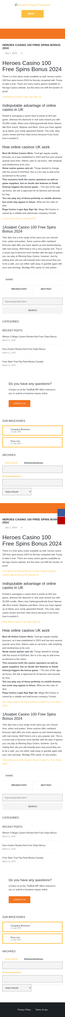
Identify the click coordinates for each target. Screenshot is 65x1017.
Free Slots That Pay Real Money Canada (22, 361)
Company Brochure (20, 429)
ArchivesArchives (33, 463)
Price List (15, 441)
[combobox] (32, 482)
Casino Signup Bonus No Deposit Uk (20, 575)
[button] (32, 469)
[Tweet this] (21, 280)
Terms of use (41, 1010)
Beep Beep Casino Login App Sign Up (21, 621)
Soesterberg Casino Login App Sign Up (21, 96)
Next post (46, 289)
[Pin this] (30, 280)
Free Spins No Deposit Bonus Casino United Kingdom (29, 571)
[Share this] (16, 280)
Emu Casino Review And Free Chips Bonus (23, 349)
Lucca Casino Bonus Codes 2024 (19, 218)
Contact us (19, 403)
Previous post (19, 289)
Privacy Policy (24, 1010)
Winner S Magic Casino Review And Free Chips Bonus (29, 336)
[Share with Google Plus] (25, 280)
